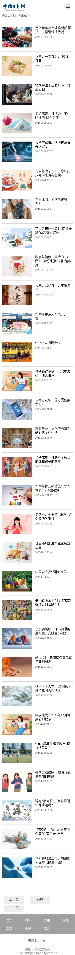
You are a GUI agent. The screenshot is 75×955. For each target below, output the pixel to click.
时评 (28, 920)
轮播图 (23, 15)
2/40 (40, 899)
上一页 (14, 899)
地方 (47, 928)
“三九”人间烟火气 (47, 343)
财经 (65, 920)
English (42, 940)
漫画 (9, 928)
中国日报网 (9, 15)
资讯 (47, 920)
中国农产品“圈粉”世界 (51, 572)
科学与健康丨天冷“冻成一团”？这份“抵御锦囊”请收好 (53, 261)
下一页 (14, 908)
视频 (28, 928)
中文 (31, 940)
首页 (9, 920)
